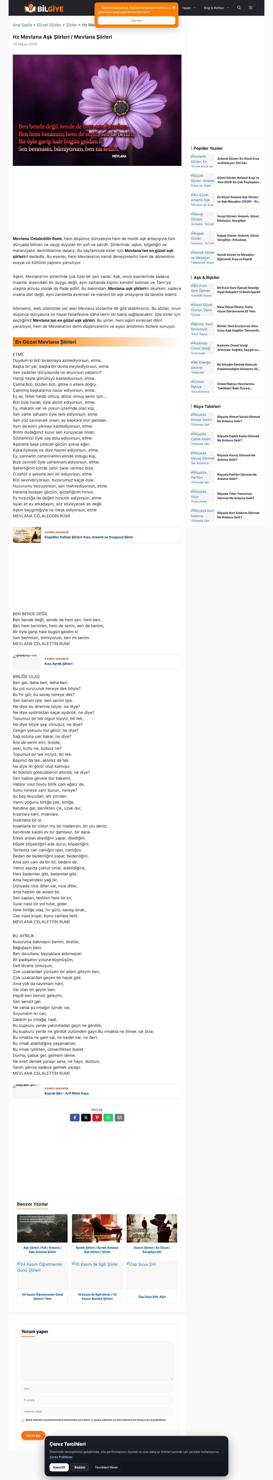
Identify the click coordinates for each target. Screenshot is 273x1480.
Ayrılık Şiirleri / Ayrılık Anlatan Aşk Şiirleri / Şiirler (97, 1250)
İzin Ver (137, 20)
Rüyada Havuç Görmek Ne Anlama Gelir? (236, 457)
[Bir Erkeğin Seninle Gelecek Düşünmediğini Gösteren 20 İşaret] (203, 366)
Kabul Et (59, 1467)
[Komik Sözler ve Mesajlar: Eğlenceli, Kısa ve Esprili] (203, 257)
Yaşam (186, 8)
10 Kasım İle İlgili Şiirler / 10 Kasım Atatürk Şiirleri (97, 1297)
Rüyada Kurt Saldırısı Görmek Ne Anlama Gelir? (238, 515)
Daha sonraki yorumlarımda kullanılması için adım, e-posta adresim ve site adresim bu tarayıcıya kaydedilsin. (96, 1419)
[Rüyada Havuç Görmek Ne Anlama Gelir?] (203, 457)
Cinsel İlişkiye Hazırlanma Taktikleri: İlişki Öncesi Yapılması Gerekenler (235, 386)
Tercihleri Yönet (106, 1467)
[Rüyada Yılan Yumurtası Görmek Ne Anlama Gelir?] (203, 496)
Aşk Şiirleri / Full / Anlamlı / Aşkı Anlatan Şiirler (42, 1250)
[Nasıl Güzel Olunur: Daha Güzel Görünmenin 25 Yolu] (203, 309)
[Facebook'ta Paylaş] (75, 1117)
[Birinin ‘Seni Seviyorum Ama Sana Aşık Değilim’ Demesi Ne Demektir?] (203, 328)
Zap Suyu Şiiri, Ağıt (152, 1297)
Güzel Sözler (49, 25)
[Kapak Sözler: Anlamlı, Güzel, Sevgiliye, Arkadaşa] (203, 237)
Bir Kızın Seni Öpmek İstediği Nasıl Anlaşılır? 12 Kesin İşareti (238, 290)
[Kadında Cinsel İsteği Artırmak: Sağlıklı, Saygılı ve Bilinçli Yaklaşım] (203, 347)
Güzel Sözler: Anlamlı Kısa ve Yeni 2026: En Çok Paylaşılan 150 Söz (238, 180)
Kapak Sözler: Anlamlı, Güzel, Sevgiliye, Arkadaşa (238, 238)
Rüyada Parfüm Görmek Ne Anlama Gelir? (237, 477)
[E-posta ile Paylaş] (119, 1117)
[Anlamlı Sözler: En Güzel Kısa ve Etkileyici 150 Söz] (203, 160)
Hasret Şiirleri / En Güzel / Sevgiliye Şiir (152, 1250)
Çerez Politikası (61, 1457)
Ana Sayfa (22, 25)
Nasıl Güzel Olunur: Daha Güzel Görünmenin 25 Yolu (236, 309)
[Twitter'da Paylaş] (86, 1117)
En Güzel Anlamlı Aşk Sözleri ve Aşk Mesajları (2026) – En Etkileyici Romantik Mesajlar (237, 199)
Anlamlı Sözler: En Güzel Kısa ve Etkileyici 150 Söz (238, 161)
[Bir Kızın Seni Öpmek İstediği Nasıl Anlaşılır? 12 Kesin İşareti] (203, 290)
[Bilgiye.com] (44, 8)
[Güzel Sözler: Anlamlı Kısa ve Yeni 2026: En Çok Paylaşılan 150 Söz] (203, 180)
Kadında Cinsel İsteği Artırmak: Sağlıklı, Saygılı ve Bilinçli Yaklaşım (237, 347)
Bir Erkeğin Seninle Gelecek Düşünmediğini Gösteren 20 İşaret (237, 367)
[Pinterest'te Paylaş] (97, 1117)
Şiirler (71, 25)
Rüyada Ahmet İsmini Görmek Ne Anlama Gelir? (238, 419)
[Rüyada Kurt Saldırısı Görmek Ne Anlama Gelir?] (203, 515)
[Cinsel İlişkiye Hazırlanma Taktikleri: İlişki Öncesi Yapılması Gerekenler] (203, 386)
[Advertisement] (97, 202)
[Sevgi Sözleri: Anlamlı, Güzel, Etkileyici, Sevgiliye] (203, 218)
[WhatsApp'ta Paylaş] (108, 1117)
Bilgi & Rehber (214, 8)
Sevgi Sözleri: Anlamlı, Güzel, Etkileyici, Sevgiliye (238, 218)
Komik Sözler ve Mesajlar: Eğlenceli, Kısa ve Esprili (235, 257)
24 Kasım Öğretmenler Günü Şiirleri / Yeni (42, 1297)
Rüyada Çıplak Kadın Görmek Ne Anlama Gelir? (238, 438)
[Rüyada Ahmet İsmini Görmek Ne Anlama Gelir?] (203, 419)
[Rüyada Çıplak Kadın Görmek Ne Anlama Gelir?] (203, 438)
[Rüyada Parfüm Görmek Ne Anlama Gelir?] (203, 476)
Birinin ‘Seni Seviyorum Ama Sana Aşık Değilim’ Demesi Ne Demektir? (238, 328)
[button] (250, 8)
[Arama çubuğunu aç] (239, 8)
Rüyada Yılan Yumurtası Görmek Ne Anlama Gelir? (235, 496)
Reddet (80, 1467)
